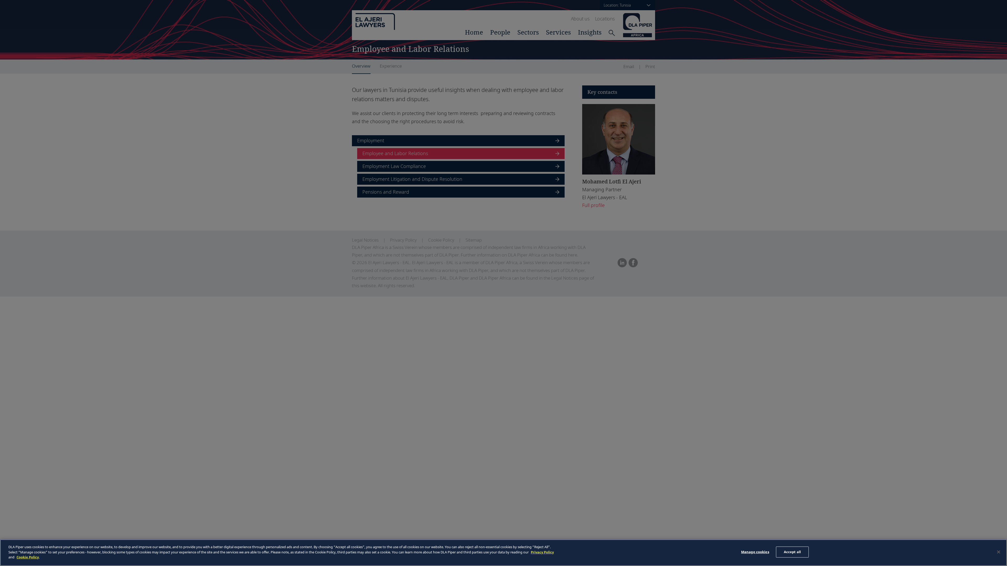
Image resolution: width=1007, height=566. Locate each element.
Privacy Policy (542, 552)
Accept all (792, 551)
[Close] (998, 552)
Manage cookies (755, 551)
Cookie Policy (28, 557)
